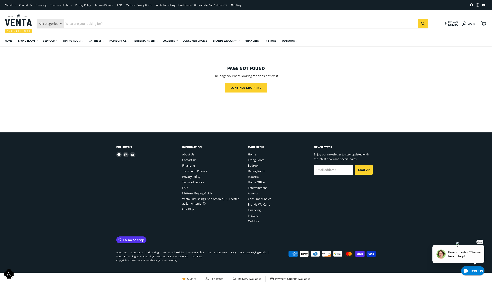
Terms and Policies (60, 5)
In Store (270, 40)
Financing (41, 5)
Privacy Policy (83, 5)
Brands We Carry (225, 40)
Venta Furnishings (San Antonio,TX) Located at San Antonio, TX (191, 5)
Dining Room (72, 40)
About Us (10, 5)
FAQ (119, 5)
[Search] (423, 23)
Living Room (26, 40)
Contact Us (25, 5)
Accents (169, 40)
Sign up (364, 170)
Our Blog (236, 5)
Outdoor (288, 40)
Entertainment (145, 40)
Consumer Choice (195, 40)
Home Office (118, 40)
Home (8, 40)
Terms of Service (104, 5)
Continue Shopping (246, 88)
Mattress (95, 40)
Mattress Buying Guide (139, 5)
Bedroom (49, 40)
